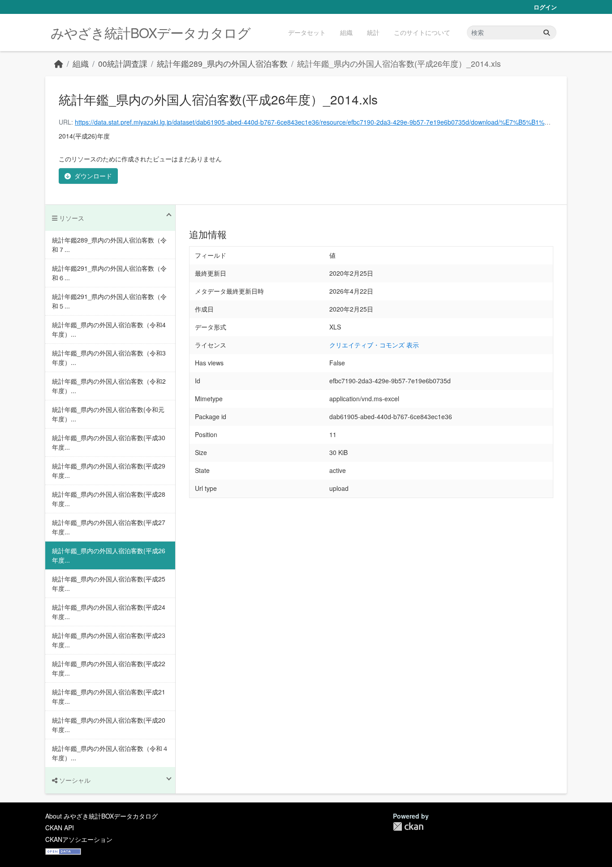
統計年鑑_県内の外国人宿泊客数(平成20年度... (108, 724)
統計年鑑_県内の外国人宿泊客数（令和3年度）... (109, 357)
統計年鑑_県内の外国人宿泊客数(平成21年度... (108, 696)
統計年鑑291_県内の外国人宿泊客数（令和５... (109, 301)
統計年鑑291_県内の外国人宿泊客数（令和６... (109, 273)
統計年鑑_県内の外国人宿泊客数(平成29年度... (108, 470)
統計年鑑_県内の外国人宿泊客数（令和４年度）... (110, 753)
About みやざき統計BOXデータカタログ (101, 815)
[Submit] (547, 32)
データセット (307, 32)
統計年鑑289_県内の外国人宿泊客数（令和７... (109, 244)
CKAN (408, 826)
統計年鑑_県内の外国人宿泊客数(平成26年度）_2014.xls (399, 63)
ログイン (545, 7)
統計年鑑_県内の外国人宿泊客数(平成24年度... (108, 612)
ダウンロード (93, 175)
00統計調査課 (122, 63)
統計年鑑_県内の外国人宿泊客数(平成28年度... (108, 499)
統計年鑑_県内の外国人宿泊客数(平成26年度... (108, 555)
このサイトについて (422, 32)
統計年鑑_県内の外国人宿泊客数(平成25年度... (108, 583)
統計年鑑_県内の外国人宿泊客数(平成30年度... (108, 442)
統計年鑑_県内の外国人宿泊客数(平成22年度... (108, 668)
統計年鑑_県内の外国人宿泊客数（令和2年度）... (109, 386)
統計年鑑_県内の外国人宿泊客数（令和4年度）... (109, 329)
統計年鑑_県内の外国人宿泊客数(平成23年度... (108, 640)
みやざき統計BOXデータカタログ (150, 32)
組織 (346, 32)
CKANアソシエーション (78, 839)
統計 (373, 32)
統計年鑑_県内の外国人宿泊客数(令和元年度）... (108, 414)
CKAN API (59, 827)
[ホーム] (58, 63)
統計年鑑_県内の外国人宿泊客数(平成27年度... (108, 527)
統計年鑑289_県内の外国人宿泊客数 (222, 63)
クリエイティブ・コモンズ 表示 (374, 344)
